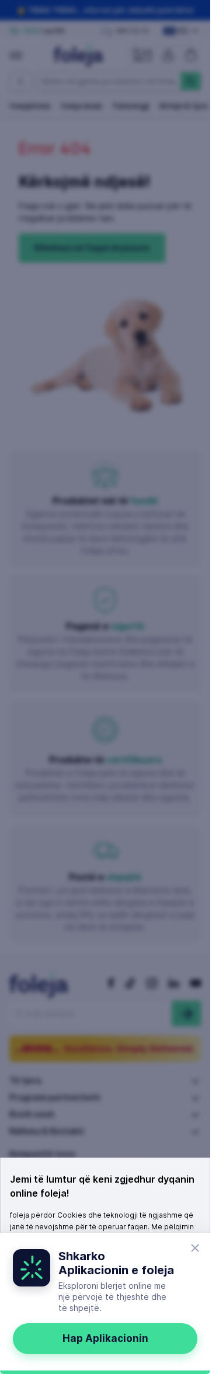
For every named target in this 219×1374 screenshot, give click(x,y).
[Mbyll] (195, 1248)
